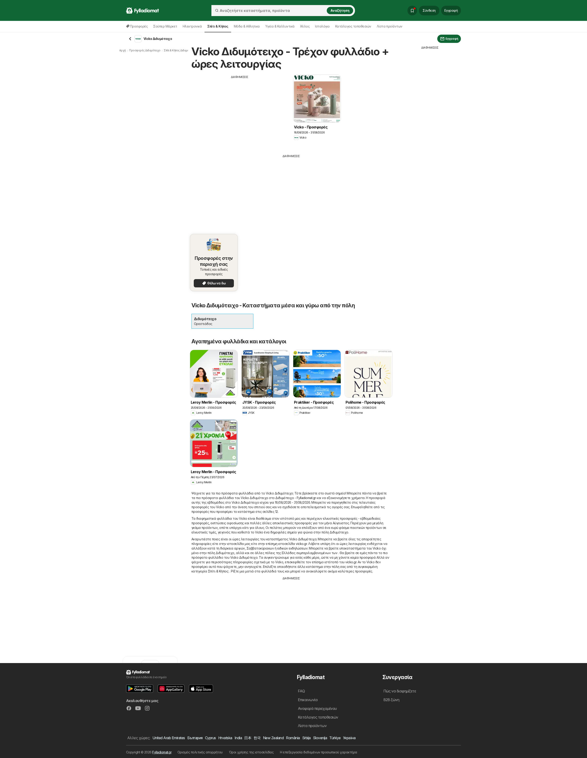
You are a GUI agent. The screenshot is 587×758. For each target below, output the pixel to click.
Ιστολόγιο (322, 26)
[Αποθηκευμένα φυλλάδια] (412, 10)
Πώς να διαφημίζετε (399, 691)
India (238, 738)
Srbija (306, 738)
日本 (247, 738)
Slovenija (320, 738)
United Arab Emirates (168, 738)
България (195, 738)
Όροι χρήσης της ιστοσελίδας (251, 752)
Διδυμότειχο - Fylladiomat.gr (295, 498)
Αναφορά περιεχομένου (317, 708)
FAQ (301, 691)
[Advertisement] (239, 111)
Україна (349, 738)
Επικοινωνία (308, 699)
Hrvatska (225, 738)
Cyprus (210, 738)
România (293, 738)
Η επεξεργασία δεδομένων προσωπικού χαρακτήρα (318, 752)
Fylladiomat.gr (161, 752)
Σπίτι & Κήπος (218, 571)
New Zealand (273, 738)
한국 (257, 738)
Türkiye (335, 738)
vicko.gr (301, 544)
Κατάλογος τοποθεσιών (353, 26)
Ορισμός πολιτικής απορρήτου (200, 752)
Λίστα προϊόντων (389, 26)
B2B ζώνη (391, 699)
